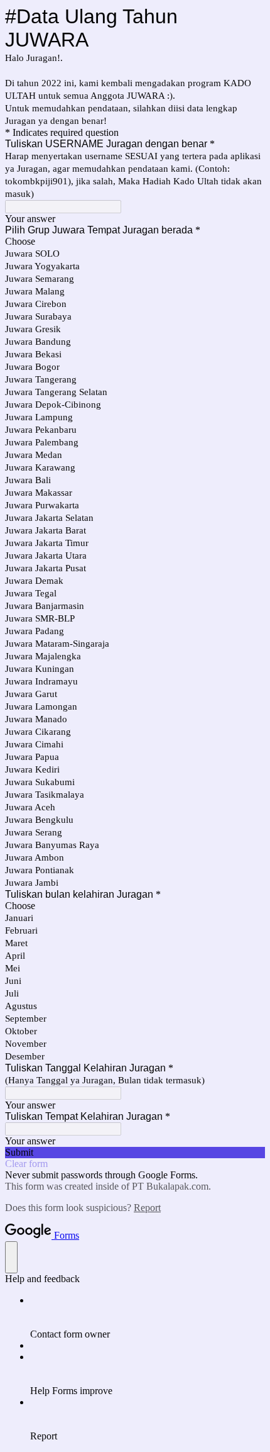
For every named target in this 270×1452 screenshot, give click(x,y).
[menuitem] (147, 1317)
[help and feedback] (11, 1257)
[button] (135, 1152)
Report (147, 1207)
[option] (135, 241)
